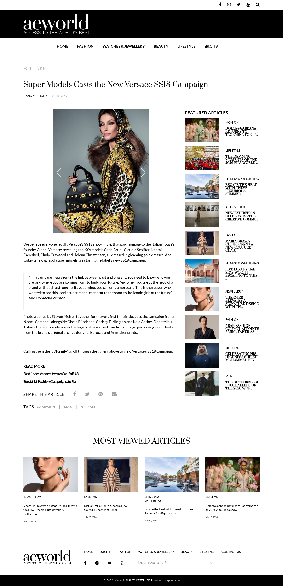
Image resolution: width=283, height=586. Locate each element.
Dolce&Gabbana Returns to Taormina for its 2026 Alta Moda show (231, 508)
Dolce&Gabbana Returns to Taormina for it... (241, 131)
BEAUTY (161, 46)
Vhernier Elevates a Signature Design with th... (242, 302)
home (27, 68)
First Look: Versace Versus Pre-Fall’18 (51, 373)
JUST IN (41, 68)
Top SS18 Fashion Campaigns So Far (49, 381)
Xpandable (173, 580)
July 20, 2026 (211, 517)
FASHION (85, 46)
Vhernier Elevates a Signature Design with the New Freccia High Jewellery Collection (50, 510)
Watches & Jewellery (156, 552)
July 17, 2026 (90, 517)
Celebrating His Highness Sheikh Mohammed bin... (241, 357)
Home (62, 46)
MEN (228, 376)
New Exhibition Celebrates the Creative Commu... (241, 216)
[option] (101, 172)
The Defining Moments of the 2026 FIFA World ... (241, 160)
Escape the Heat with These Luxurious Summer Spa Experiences (169, 511)
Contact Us (231, 552)
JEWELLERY (234, 291)
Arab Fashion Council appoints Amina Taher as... (242, 329)
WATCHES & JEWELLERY (124, 46)
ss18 (68, 407)
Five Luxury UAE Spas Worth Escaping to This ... (241, 274)
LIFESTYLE (186, 46)
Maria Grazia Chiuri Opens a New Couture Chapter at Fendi (105, 508)
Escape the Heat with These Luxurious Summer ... (241, 189)
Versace (88, 407)
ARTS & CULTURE (237, 207)
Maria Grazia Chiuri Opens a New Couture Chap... (239, 246)
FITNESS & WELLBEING (242, 178)
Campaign (46, 407)
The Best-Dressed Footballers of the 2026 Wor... (242, 385)
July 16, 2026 (29, 521)
